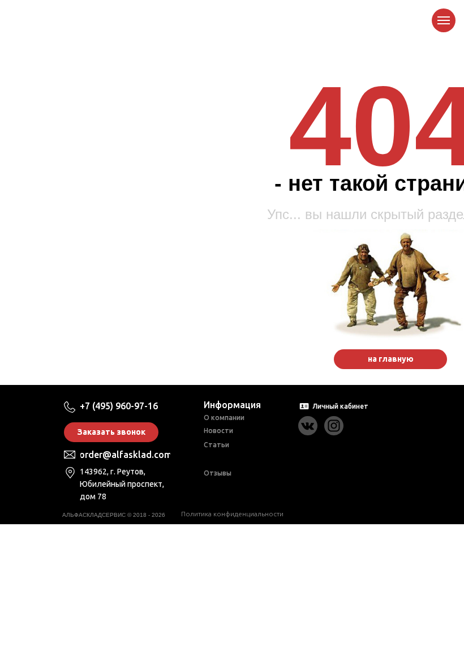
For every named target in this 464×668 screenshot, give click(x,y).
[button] (111, 432)
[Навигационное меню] (443, 20)
